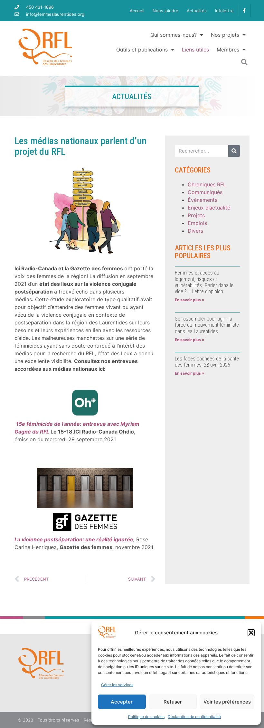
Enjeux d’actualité (209, 207)
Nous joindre (165, 10)
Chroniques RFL (207, 184)
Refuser (173, 702)
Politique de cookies (146, 716)
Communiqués (205, 192)
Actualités (197, 10)
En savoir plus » (189, 299)
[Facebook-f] (244, 10)
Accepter (122, 702)
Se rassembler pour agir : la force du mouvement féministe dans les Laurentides (207, 325)
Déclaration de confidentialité (194, 716)
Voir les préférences (227, 702)
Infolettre (224, 10)
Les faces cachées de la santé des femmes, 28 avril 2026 (207, 362)
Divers (195, 231)
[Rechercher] (234, 151)
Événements (202, 200)
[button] (251, 633)
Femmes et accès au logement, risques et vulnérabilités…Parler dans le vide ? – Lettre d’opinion (204, 282)
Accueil (137, 10)
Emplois (197, 223)
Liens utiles (195, 49)
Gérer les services (117, 684)
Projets (196, 215)
